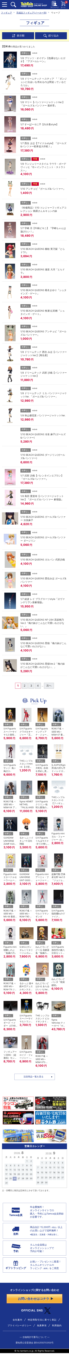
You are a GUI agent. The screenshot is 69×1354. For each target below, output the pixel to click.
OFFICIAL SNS (32, 1310)
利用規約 (57, 1325)
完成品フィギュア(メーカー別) (31, 12)
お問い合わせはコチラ (33, 1299)
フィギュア (6, 12)
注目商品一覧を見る (33, 1076)
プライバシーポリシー (19, 1325)
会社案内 (17, 1319)
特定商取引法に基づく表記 (42, 1319)
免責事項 (42, 1325)
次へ (49, 685)
